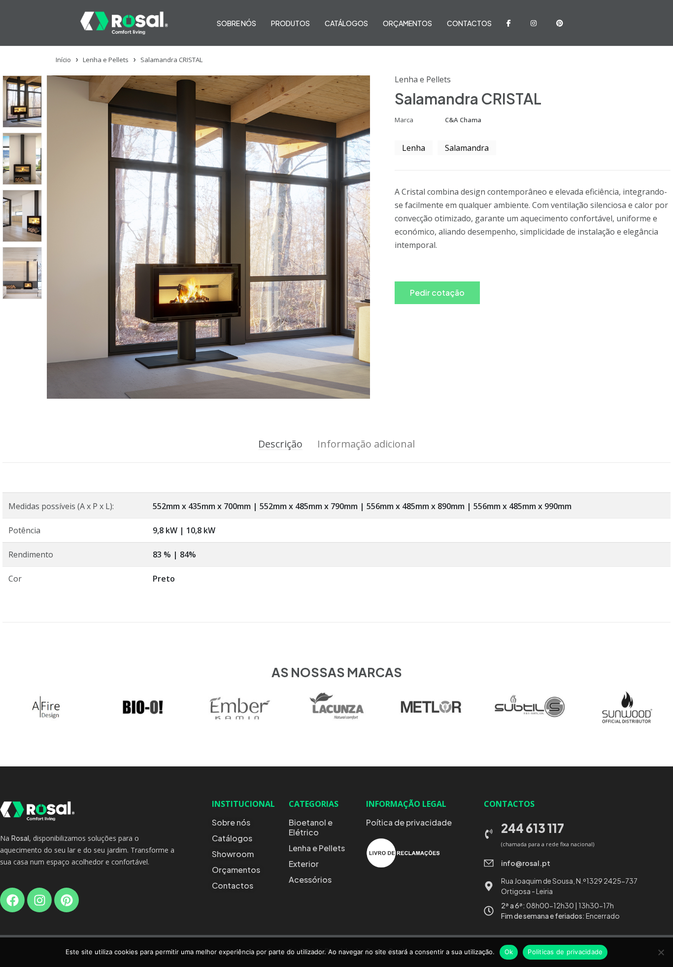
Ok (509, 952)
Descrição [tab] (280, 444)
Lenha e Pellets (106, 59)
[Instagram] (39, 900)
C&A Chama (463, 119)
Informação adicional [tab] (366, 444)
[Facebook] (12, 900)
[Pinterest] (66, 900)
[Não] (661, 952)
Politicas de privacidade (565, 952)
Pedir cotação (437, 292)
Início (63, 59)
